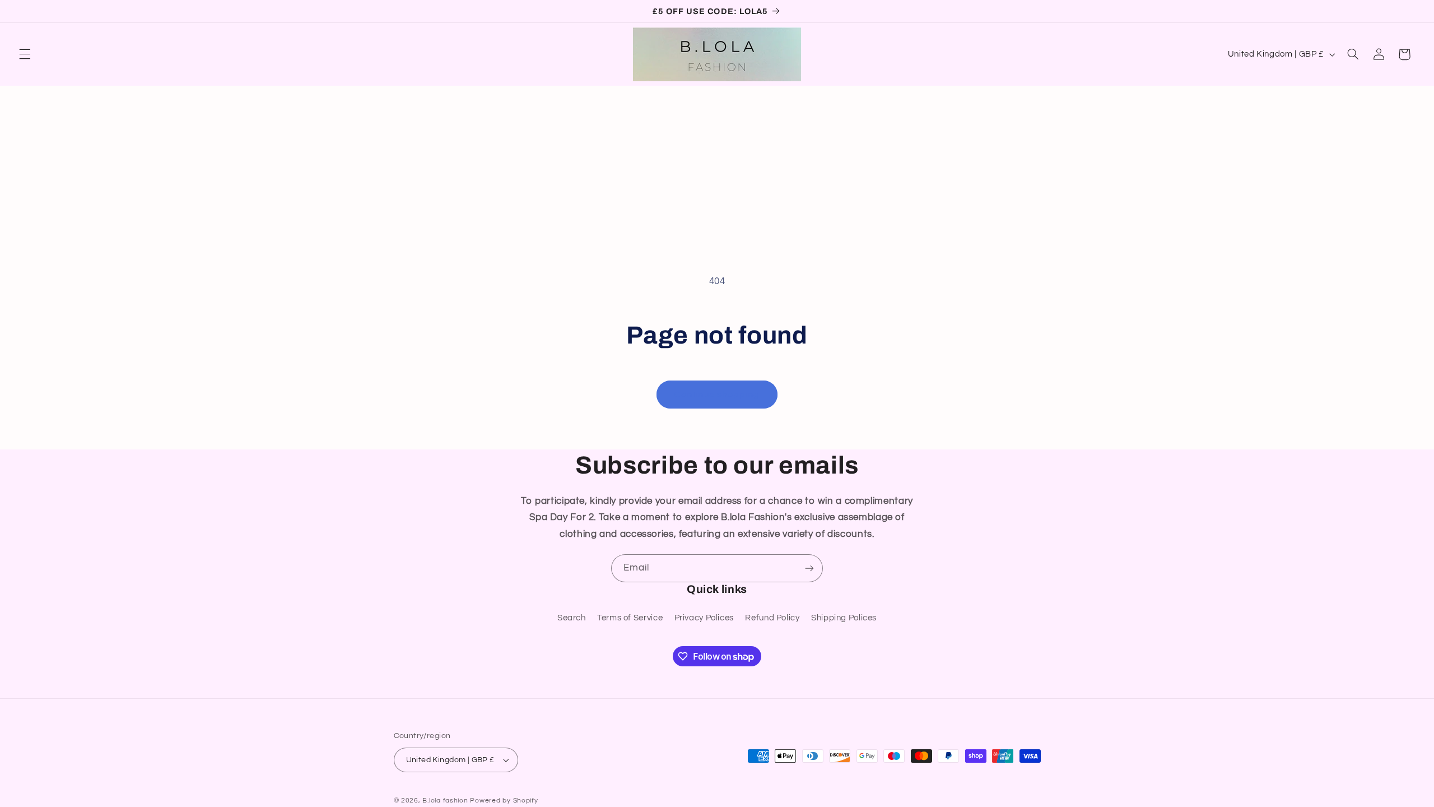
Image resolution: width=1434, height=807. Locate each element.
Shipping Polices (844, 618)
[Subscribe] (809, 568)
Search (571, 618)
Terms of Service (630, 618)
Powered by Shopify (504, 800)
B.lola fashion (446, 800)
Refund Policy (772, 618)
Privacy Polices (704, 618)
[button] (25, 54)
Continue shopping (717, 394)
